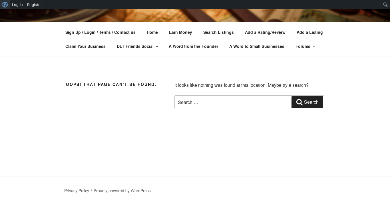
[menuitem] (5, 4)
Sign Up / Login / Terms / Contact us (100, 32)
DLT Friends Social (135, 46)
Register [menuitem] (34, 4)
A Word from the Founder (193, 46)
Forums (302, 46)
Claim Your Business (85, 46)
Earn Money (180, 32)
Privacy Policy (76, 190)
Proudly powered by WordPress (122, 190)
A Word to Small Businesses (256, 46)
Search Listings (218, 32)
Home (152, 32)
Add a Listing (310, 32)
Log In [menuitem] (17, 4)
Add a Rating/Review (265, 32)
